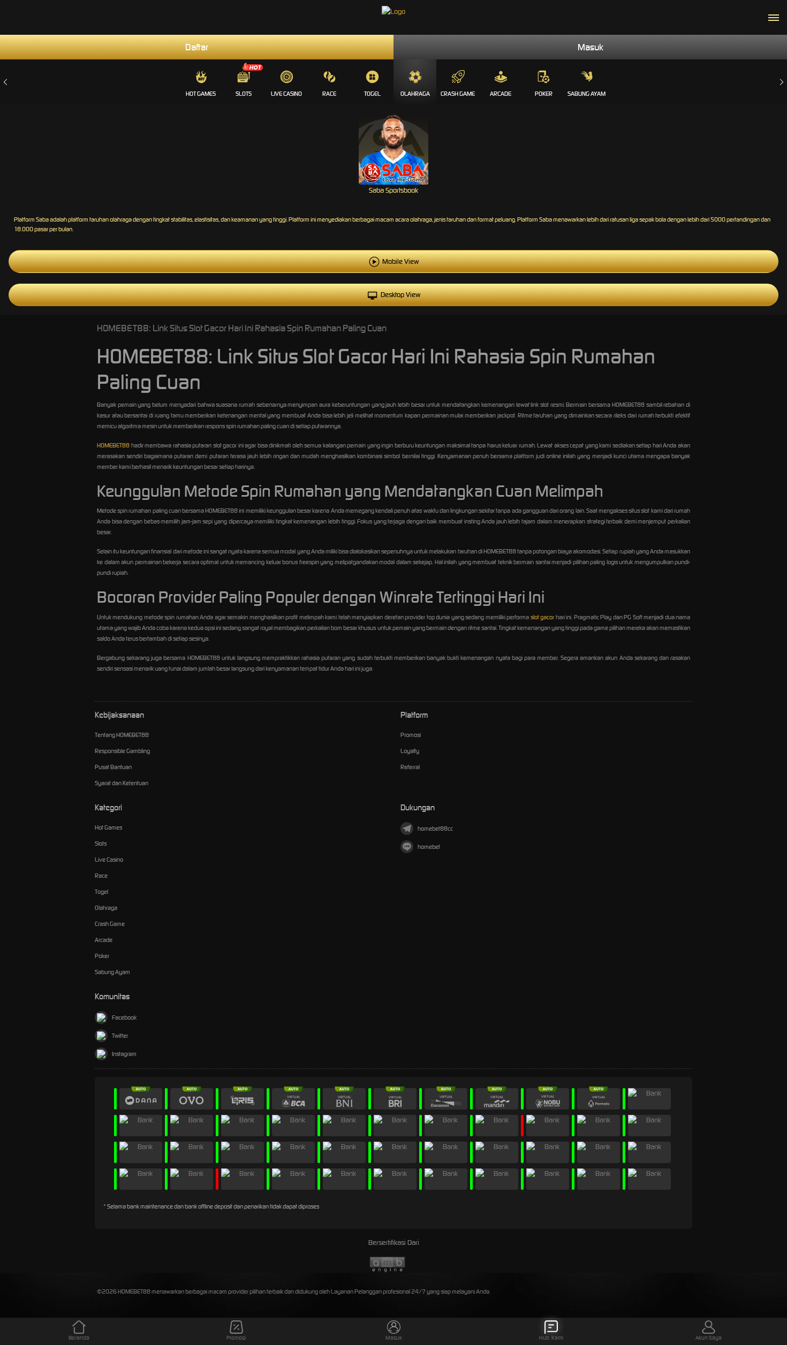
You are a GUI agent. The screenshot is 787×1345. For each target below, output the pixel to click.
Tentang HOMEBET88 (122, 735)
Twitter (120, 1035)
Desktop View (400, 294)
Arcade (500, 93)
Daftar (196, 47)
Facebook (124, 1017)
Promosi (410, 735)
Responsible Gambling (122, 751)
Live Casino (286, 93)
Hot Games (201, 93)
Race (329, 93)
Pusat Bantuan (113, 767)
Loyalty (409, 751)
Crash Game (458, 93)
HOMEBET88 (113, 445)
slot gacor (543, 617)
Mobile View (400, 261)
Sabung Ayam (586, 93)
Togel (372, 93)
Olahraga (415, 93)
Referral (410, 767)
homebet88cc (435, 828)
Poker (544, 93)
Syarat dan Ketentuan (121, 783)
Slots (244, 93)
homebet (429, 846)
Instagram (124, 1054)
